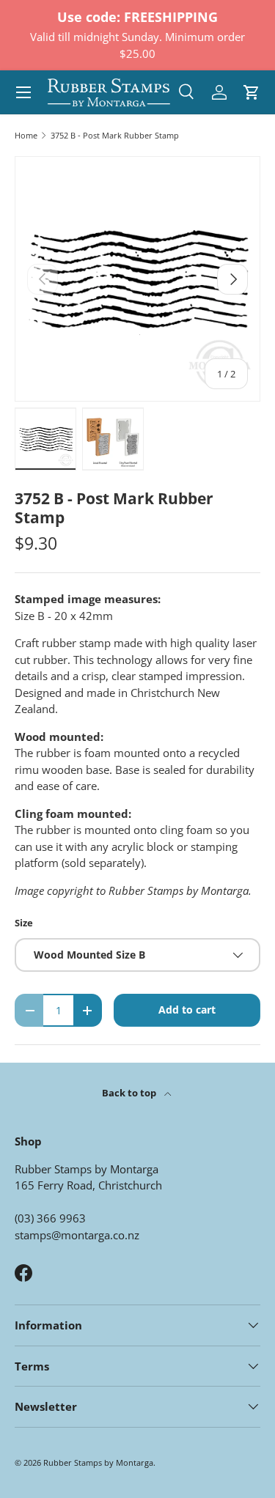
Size (24, 922)
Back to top (130, 1092)
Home (26, 135)
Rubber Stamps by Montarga (98, 1462)
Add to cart (187, 1010)
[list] (137, 279)
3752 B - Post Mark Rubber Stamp (115, 135)
